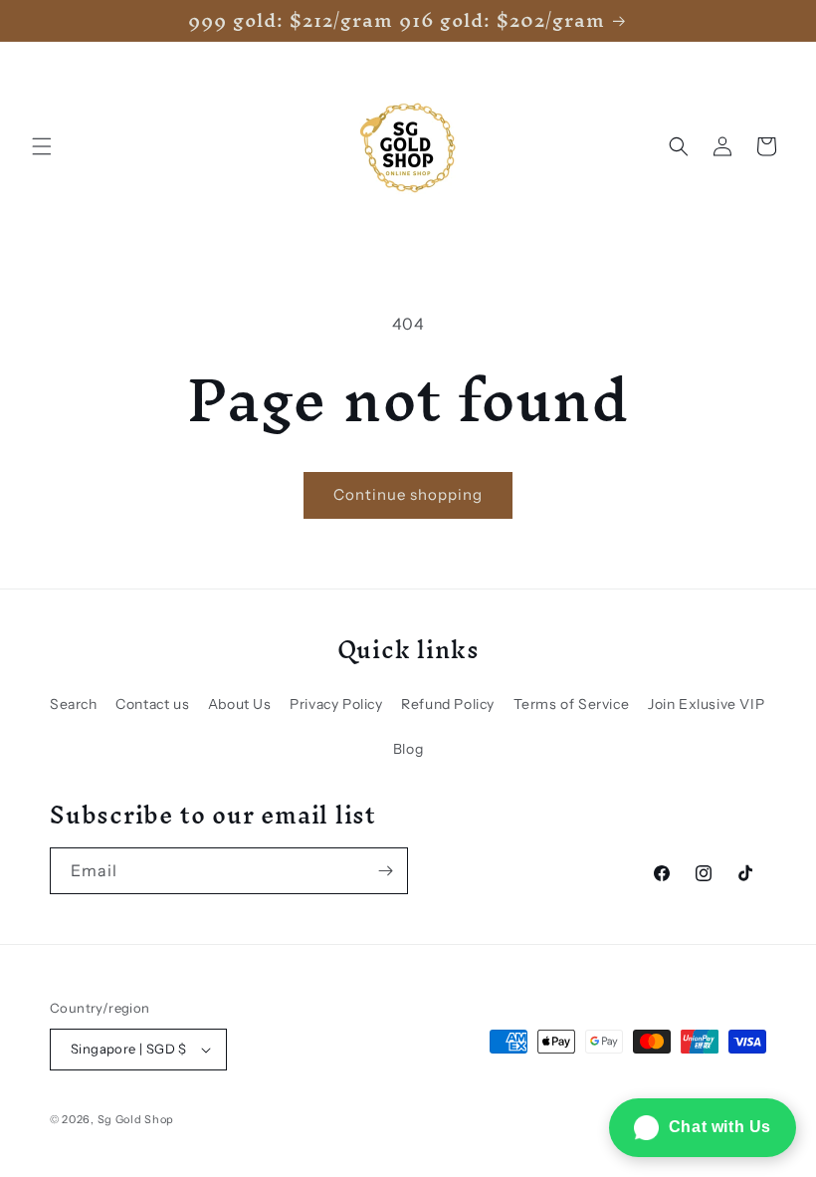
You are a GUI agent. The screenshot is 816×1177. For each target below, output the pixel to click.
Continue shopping (408, 494)
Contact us (152, 704)
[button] (42, 146)
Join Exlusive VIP (706, 704)
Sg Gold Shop (136, 1119)
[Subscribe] (385, 870)
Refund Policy (448, 704)
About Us (240, 704)
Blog (408, 749)
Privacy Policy (336, 704)
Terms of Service (571, 704)
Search (74, 704)
